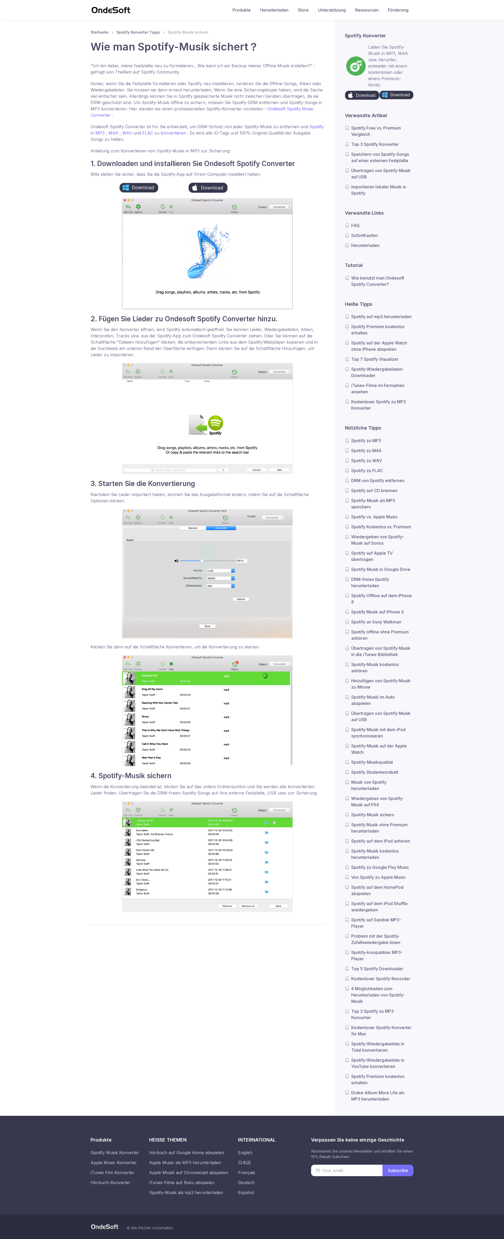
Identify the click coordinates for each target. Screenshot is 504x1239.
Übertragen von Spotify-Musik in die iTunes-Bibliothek (381, 651)
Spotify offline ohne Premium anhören (380, 635)
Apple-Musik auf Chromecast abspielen (188, 1172)
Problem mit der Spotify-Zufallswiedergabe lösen (375, 939)
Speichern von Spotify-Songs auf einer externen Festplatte (380, 157)
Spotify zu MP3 (366, 440)
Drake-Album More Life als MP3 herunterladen (377, 1096)
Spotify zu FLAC (367, 470)
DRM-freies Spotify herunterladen (370, 582)
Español (246, 1192)
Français (246, 1172)
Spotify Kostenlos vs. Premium (381, 526)
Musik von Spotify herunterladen (368, 785)
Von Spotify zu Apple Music (378, 877)
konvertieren (174, 133)
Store (303, 10)
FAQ (355, 225)
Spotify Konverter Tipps (138, 32)
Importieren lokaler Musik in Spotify (378, 190)
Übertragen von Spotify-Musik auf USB (381, 173)
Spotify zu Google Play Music (380, 867)
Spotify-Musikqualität (372, 762)
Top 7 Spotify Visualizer (374, 359)
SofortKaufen (364, 235)
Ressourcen (367, 10)
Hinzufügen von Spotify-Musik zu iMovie (381, 684)
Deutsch (246, 1182)
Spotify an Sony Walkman (376, 621)
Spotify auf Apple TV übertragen (372, 556)
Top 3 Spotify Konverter (375, 144)
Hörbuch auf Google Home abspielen (186, 1152)
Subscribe (398, 1170)
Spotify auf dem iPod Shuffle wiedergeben (379, 906)
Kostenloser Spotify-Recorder (380, 978)
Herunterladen (274, 10)
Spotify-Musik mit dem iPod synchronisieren (378, 733)
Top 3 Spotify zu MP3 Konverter (372, 1014)
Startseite (99, 32)
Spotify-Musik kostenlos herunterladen (375, 854)
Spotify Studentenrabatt (374, 772)
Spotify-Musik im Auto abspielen (373, 700)
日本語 (244, 1162)
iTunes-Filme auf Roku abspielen (181, 1182)
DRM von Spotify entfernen (378, 480)
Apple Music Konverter (114, 1162)
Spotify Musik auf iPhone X (377, 612)
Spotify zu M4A (366, 450)
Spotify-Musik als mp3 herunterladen (186, 1192)
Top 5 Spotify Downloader (377, 968)
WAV (127, 133)
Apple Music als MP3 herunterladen (185, 1162)
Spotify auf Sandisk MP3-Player (376, 923)
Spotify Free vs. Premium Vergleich (376, 131)
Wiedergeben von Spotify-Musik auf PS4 (377, 801)
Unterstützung (332, 10)
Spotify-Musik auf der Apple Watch (379, 749)
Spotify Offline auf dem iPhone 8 (381, 599)
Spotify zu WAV (366, 460)
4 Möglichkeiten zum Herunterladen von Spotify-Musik (378, 995)
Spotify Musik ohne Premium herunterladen (379, 828)
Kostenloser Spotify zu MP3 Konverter (378, 405)
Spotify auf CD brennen (374, 490)
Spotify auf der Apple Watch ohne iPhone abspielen (379, 346)
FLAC (148, 133)
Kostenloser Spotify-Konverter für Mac (381, 1030)
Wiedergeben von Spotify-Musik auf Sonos (377, 540)
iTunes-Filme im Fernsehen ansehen (378, 388)
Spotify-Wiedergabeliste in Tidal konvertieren (377, 1047)
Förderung (398, 10)
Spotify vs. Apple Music (374, 516)
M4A (114, 133)
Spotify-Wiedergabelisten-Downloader (377, 372)
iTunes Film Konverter (112, 1172)
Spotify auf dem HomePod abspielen (377, 890)
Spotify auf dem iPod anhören (380, 841)
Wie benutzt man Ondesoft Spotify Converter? (377, 281)
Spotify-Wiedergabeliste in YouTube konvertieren (377, 1063)
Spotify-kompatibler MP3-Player (377, 955)
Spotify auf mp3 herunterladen (381, 316)
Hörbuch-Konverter (110, 1182)
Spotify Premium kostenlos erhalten (377, 329)
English (245, 1152)
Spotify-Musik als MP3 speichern (373, 503)
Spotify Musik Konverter (115, 1152)
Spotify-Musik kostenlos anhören (375, 667)
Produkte (242, 10)
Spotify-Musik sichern (372, 814)
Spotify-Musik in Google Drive (380, 569)
